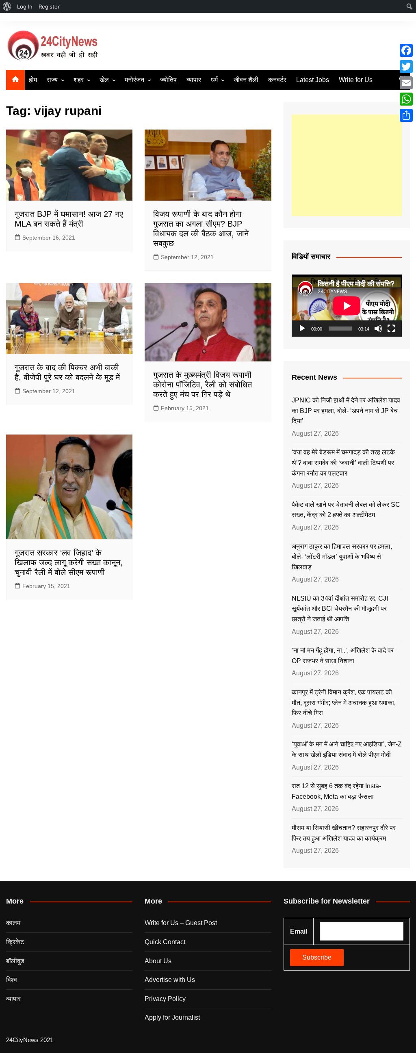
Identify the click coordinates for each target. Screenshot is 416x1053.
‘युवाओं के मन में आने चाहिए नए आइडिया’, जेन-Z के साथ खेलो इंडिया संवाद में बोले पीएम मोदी (347, 749)
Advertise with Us (170, 979)
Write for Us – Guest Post (181, 922)
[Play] (302, 328)
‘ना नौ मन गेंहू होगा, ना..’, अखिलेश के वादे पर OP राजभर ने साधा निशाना (343, 655)
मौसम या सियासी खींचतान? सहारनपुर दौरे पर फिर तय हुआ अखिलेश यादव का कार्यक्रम (344, 833)
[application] (347, 306)
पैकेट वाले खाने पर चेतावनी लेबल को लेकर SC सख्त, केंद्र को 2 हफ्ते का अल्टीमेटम (346, 510)
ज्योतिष (168, 79)
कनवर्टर (277, 79)
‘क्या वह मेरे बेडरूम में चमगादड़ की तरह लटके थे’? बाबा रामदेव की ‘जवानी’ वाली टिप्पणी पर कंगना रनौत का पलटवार (343, 462)
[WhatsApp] (406, 99)
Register (49, 6)
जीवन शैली (246, 79)
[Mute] (378, 328)
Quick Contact (165, 941)
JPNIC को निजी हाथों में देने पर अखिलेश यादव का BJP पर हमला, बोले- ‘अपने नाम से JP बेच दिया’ (346, 410)
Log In (24, 6)
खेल (104, 79)
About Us (158, 961)
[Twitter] (406, 66)
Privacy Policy (165, 998)
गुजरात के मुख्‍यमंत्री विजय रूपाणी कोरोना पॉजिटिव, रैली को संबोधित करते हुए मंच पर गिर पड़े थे (202, 384)
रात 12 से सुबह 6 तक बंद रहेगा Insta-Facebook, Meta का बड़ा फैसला (336, 791)
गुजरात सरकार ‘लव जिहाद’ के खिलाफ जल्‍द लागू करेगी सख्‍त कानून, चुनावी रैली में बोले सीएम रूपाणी (69, 562)
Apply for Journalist (172, 1017)
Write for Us (356, 79)
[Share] (406, 115)
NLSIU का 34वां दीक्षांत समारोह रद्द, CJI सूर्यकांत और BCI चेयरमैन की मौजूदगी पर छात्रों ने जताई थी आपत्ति (340, 609)
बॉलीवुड (15, 961)
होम (33, 79)
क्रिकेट (15, 941)
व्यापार (193, 79)
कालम (13, 922)
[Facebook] (406, 50)
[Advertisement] (347, 165)
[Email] (406, 83)
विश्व (11, 979)
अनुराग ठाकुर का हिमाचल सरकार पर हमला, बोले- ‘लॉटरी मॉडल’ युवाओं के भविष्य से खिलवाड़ (342, 557)
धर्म (214, 79)
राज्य (52, 79)
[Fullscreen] (391, 328)
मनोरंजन (134, 79)
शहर (79, 79)
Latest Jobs (312, 79)
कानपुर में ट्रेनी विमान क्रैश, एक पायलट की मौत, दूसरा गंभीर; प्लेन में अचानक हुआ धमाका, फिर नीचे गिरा (344, 702)
